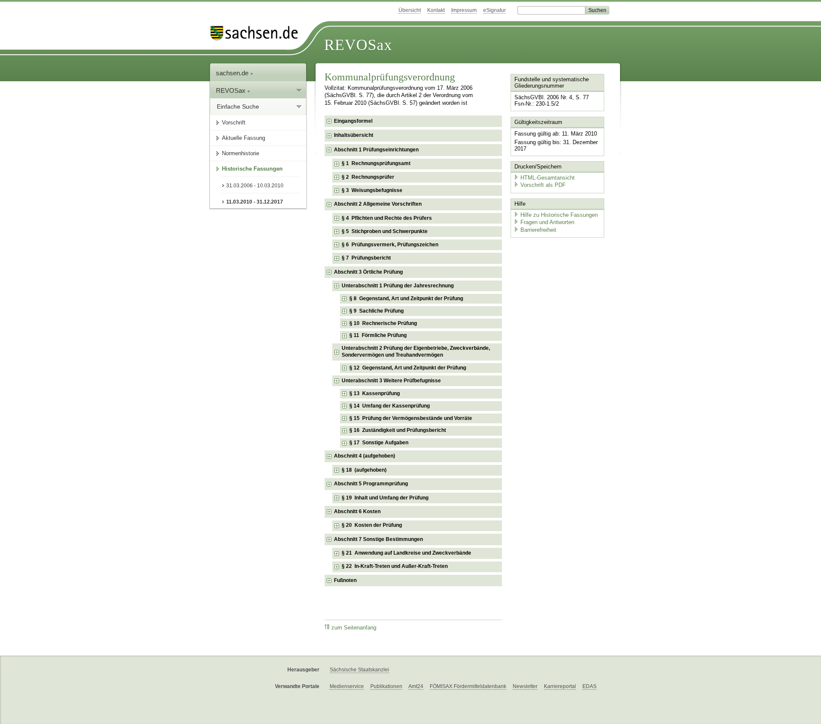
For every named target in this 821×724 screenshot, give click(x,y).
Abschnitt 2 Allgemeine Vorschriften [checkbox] (378, 204)
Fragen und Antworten (547, 222)
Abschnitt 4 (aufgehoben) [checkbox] (364, 456)
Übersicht (410, 10)
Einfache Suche (238, 106)
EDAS (589, 686)
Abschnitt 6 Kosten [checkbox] (357, 511)
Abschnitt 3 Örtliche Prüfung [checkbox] (368, 272)
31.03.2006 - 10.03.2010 (255, 186)
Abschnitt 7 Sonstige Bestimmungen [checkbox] (378, 539)
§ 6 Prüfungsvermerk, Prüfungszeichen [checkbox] (390, 245)
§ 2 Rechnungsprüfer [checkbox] (368, 177)
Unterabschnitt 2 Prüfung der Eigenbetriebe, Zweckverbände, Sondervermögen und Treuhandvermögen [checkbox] (416, 351)
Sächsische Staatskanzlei (359, 670)
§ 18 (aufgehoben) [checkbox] (364, 470)
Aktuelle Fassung (243, 138)
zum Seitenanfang (353, 628)
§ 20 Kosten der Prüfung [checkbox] (372, 525)
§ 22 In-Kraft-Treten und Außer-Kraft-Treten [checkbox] (395, 566)
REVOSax (358, 44)
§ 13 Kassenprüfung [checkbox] (374, 393)
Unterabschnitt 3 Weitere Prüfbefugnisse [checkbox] (391, 381)
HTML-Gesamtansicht (547, 177)
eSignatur (494, 10)
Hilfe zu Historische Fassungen (559, 215)
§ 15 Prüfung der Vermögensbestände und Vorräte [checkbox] (410, 418)
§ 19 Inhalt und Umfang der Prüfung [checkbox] (385, 498)
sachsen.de (233, 73)
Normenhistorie (240, 153)
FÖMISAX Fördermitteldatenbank (468, 686)
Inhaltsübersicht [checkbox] (353, 135)
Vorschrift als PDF (543, 185)
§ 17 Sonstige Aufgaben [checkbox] (378, 443)
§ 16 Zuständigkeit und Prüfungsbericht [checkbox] (397, 430)
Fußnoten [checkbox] (345, 580)
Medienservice (347, 686)
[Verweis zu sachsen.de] (257, 33)
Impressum (464, 10)
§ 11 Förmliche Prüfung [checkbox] (378, 335)
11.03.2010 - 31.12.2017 (254, 202)
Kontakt (436, 10)
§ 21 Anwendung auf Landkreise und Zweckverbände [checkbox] (406, 553)
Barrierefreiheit (538, 230)
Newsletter (525, 686)
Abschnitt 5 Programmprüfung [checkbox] (371, 484)
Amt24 (415, 686)
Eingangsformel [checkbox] (353, 121)
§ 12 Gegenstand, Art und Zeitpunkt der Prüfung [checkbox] (407, 368)
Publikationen (386, 686)
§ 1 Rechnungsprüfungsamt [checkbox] (376, 163)
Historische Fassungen (252, 168)
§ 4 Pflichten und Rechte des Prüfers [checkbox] (387, 218)
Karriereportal (560, 686)
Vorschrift (233, 122)
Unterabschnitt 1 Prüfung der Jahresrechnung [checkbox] (398, 286)
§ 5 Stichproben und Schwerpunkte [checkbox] (385, 231)
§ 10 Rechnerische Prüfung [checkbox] (383, 323)
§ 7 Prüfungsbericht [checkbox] (366, 258)
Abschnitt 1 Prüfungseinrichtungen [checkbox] (376, 150)
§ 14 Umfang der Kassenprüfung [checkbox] (389, 406)
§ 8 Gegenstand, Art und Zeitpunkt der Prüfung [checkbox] (406, 298)
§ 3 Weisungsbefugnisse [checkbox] (372, 190)
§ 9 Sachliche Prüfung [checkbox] (376, 311)
